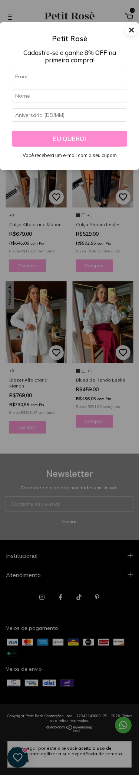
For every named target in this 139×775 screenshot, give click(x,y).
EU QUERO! (69, 139)
